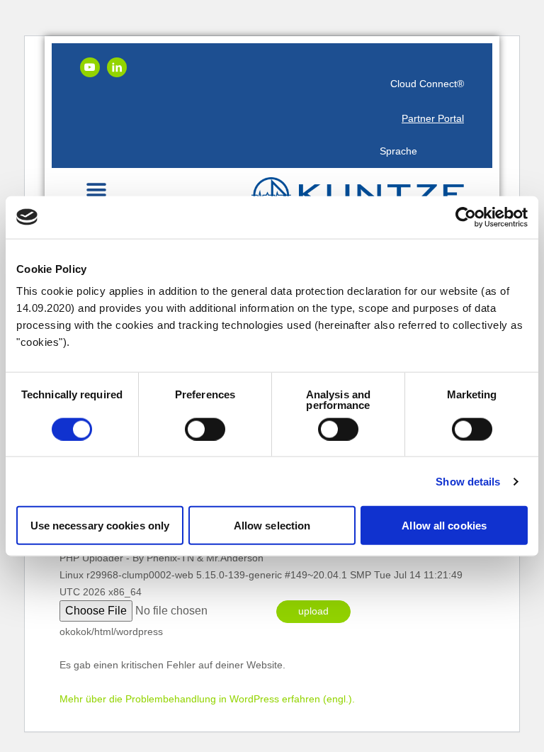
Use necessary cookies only (100, 526)
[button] (96, 190)
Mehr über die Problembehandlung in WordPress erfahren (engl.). (207, 699)
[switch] (205, 428)
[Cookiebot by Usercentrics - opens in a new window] (466, 217)
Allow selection (272, 526)
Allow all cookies (444, 526)
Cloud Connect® (427, 83)
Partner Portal (433, 118)
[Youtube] (90, 67)
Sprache (398, 151)
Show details (468, 481)
